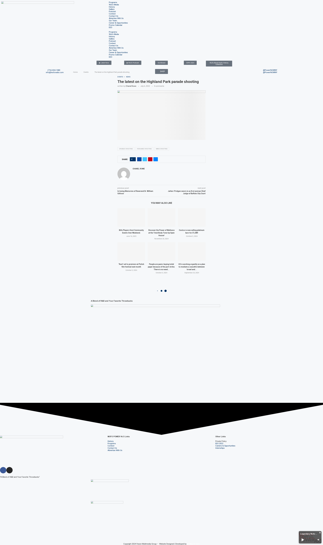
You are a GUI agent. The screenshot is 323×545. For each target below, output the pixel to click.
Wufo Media (114, 5)
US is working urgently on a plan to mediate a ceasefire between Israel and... (191, 266)
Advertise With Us (116, 18)
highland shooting (144, 149)
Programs (113, 2)
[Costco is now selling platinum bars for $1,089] (192, 217)
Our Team (113, 20)
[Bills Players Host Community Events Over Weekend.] (131, 217)
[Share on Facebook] (139, 159)
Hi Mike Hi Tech (193, 544)
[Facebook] (3, 470)
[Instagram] (9, 470)
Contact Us (113, 16)
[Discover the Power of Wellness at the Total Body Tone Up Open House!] (161, 217)
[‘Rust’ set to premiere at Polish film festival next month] (131, 251)
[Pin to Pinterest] (150, 159)
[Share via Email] (155, 159)
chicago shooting (126, 149)
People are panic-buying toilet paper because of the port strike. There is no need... (161, 266)
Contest (112, 14)
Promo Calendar (115, 25)
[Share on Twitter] (145, 159)
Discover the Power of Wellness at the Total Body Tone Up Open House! (161, 232)
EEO (110, 27)
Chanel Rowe (131, 86)
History (112, 7)
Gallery (111, 9)
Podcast (112, 11)
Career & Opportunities (118, 23)
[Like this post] (133, 159)
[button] (161, 30)
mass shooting (161, 149)
